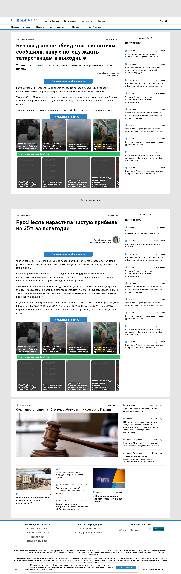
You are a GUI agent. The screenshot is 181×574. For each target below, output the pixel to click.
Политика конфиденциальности (154, 569)
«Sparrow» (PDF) (93, 562)
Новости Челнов (27, 39)
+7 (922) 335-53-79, (89, 528)
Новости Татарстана (27, 405)
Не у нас (131, 51)
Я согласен (126, 567)
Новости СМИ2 (145, 38)
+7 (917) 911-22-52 (38, 528)
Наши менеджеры (37, 540)
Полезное (132, 64)
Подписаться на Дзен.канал (68, 81)
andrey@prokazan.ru (38, 532)
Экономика (132, 80)
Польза (99, 492)
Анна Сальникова (102, 240)
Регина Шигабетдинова (107, 73)
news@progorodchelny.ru (89, 532)
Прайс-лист (37, 536)
